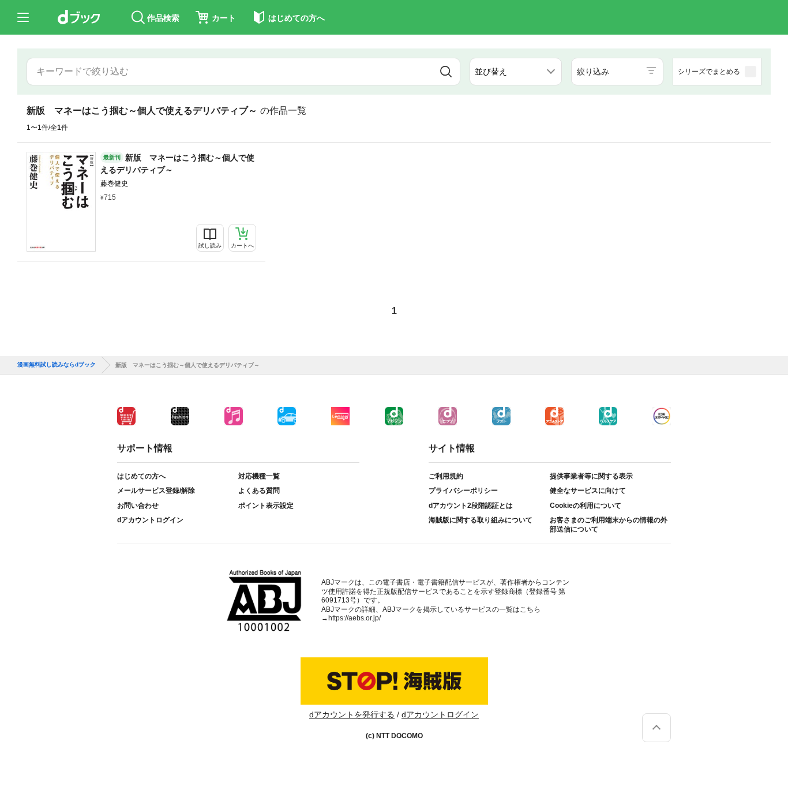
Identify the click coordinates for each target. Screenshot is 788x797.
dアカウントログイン (150, 520)
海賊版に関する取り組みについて (480, 520)
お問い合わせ (138, 506)
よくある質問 (259, 491)
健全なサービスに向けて (588, 491)
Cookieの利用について (585, 506)
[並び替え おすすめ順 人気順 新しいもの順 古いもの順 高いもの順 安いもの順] (516, 71)
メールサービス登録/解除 (156, 491)
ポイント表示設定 (266, 506)
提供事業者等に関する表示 (591, 476)
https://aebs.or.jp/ (354, 618)
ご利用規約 (446, 476)
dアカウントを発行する (352, 714)
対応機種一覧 (259, 476)
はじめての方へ (141, 476)
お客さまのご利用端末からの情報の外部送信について (608, 524)
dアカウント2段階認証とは (471, 506)
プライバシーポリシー (463, 491)
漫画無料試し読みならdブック (56, 365)
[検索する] (446, 71)
